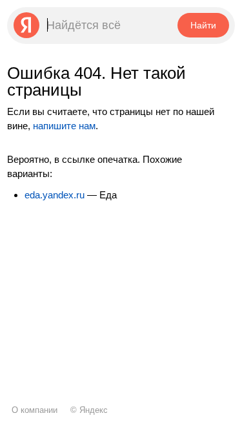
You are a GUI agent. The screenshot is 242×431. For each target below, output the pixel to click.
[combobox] (91, 25)
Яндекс (93, 410)
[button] (202, 25)
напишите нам (64, 125)
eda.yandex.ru (55, 194)
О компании (34, 410)
